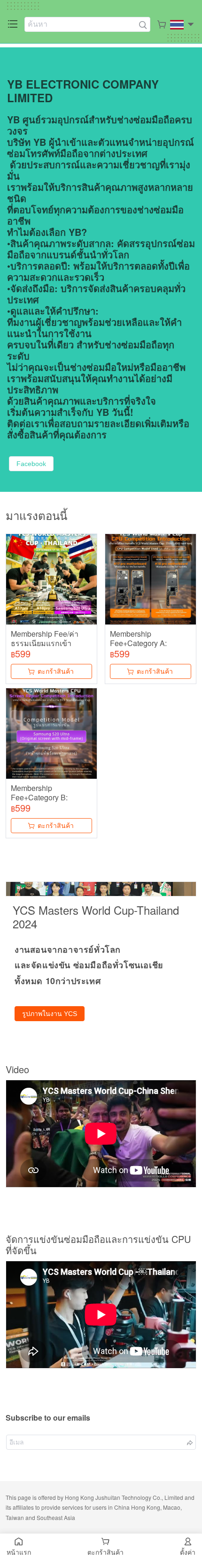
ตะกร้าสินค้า (56, 671)
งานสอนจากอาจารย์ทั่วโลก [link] (68, 949)
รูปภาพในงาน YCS (49, 1013)
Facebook (31, 463)
